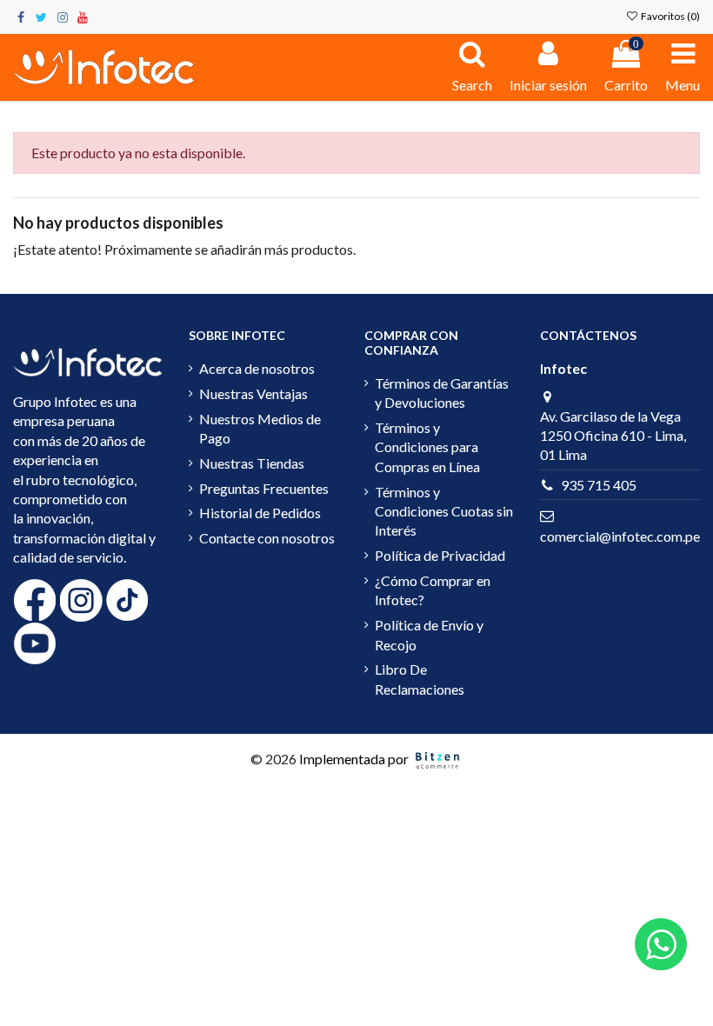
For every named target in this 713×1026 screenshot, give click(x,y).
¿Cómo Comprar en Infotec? (432, 590)
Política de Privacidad (440, 555)
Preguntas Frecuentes (264, 488)
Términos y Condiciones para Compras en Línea (427, 447)
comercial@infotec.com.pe (620, 536)
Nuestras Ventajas (253, 393)
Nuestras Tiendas (251, 463)
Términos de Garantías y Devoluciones (442, 392)
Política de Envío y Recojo (429, 634)
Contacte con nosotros (267, 538)
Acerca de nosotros (257, 368)
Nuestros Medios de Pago (260, 428)
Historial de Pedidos (260, 512)
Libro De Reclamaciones (419, 678)
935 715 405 (598, 484)
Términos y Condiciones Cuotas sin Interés (444, 511)
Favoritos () (669, 16)
